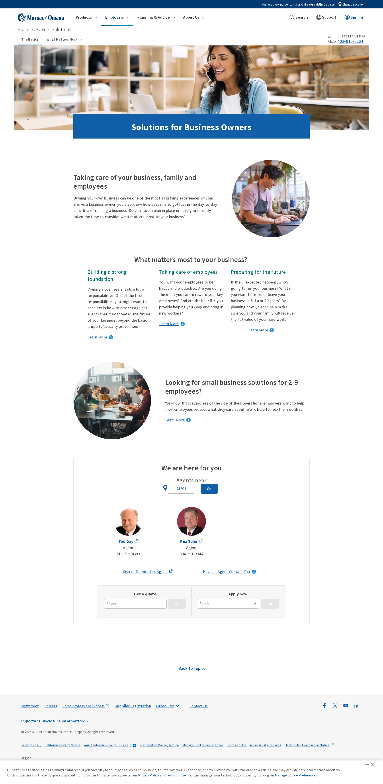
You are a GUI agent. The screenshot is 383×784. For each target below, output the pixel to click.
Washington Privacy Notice (159, 745)
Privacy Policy (31, 745)
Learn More (97, 337)
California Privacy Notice (62, 745)
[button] (86, 17)
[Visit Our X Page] (335, 707)
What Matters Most (62, 39)
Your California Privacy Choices (106, 745)
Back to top (189, 668)
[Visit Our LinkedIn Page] (356, 707)
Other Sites (165, 706)
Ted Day (125, 541)
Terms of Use (236, 745)
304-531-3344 (191, 553)
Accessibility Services (265, 745)
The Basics (30, 39)
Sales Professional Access (83, 706)
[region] (191, 772)
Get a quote (145, 593)
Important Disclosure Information (52, 720)
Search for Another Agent (148, 572)
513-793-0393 (128, 553)
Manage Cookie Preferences (203, 745)
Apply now (238, 593)
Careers (51, 706)
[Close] (369, 763)
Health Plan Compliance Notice (307, 745)
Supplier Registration (133, 706)
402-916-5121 (350, 41)
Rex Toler (189, 541)
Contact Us (199, 706)
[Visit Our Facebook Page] (324, 707)
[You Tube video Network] (345, 707)
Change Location (353, 4)
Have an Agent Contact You (226, 571)
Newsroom (30, 706)
